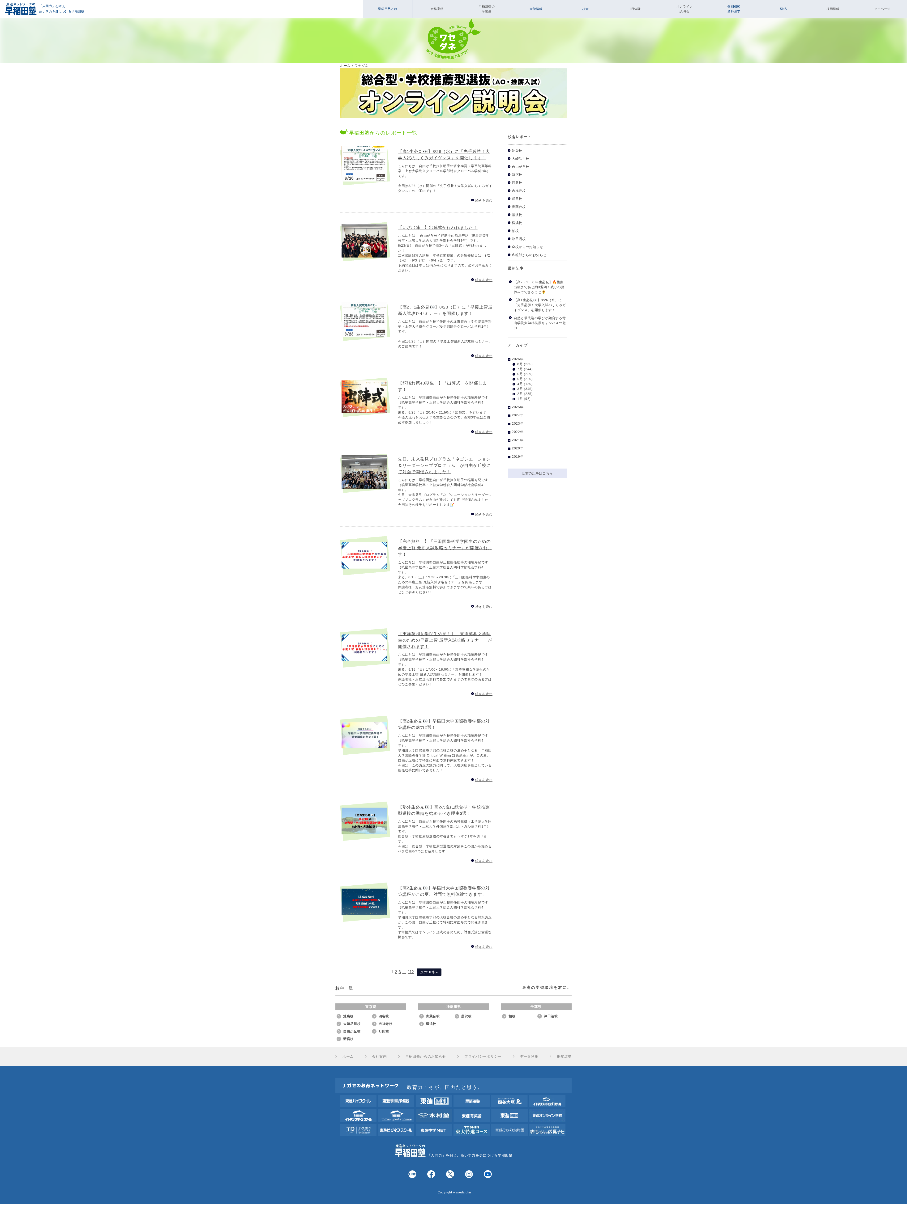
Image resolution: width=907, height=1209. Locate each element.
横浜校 (517, 222)
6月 (520, 374)
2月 (520, 394)
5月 (520, 379)
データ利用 (529, 1056)
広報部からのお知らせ (529, 255)
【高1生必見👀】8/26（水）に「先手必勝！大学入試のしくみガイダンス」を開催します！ (540, 305)
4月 (520, 384)
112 (411, 972)
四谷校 (517, 182)
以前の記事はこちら (537, 473)
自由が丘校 (520, 166)
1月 (520, 399)
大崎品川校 (520, 158)
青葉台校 (519, 206)
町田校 (517, 198)
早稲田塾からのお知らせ (425, 1056)
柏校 (515, 230)
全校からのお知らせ (527, 247)
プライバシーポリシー (482, 1056)
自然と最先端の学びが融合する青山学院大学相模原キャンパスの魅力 (540, 323)
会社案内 (379, 1056)
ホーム (348, 1056)
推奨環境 (564, 1056)
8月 (520, 364)
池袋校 (517, 150)
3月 (520, 389)
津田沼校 (519, 239)
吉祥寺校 (519, 190)
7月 (520, 369)
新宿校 (517, 174)
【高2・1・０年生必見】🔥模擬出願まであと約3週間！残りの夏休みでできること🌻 (539, 287)
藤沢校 (517, 214)
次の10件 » (429, 972)
